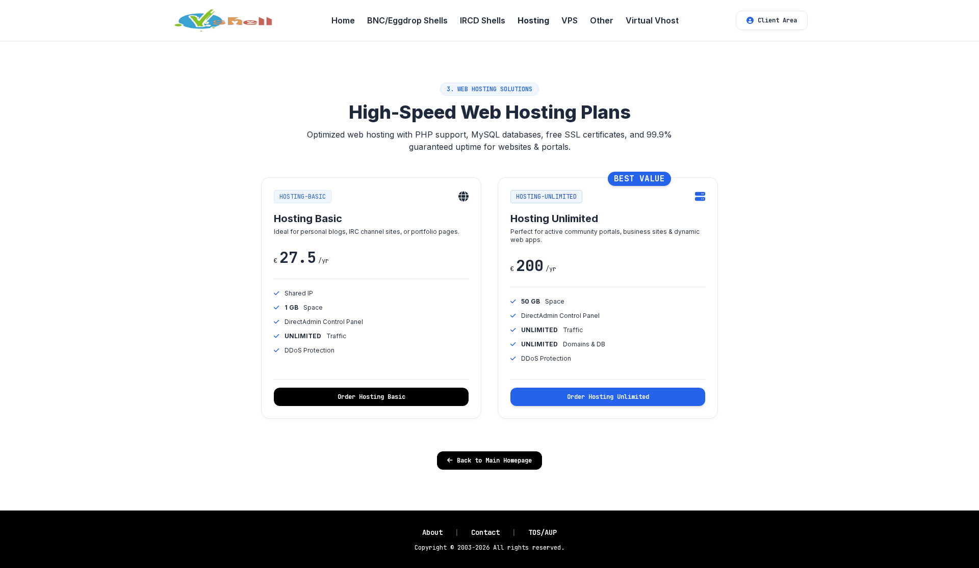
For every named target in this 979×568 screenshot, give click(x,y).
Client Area (777, 20)
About (432, 532)
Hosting (533, 20)
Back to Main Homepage (494, 460)
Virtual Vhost (652, 20)
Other (601, 20)
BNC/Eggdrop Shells (407, 20)
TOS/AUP (542, 532)
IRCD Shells (482, 20)
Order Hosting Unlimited (608, 397)
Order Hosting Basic (371, 397)
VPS (569, 20)
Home (343, 20)
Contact (485, 532)
